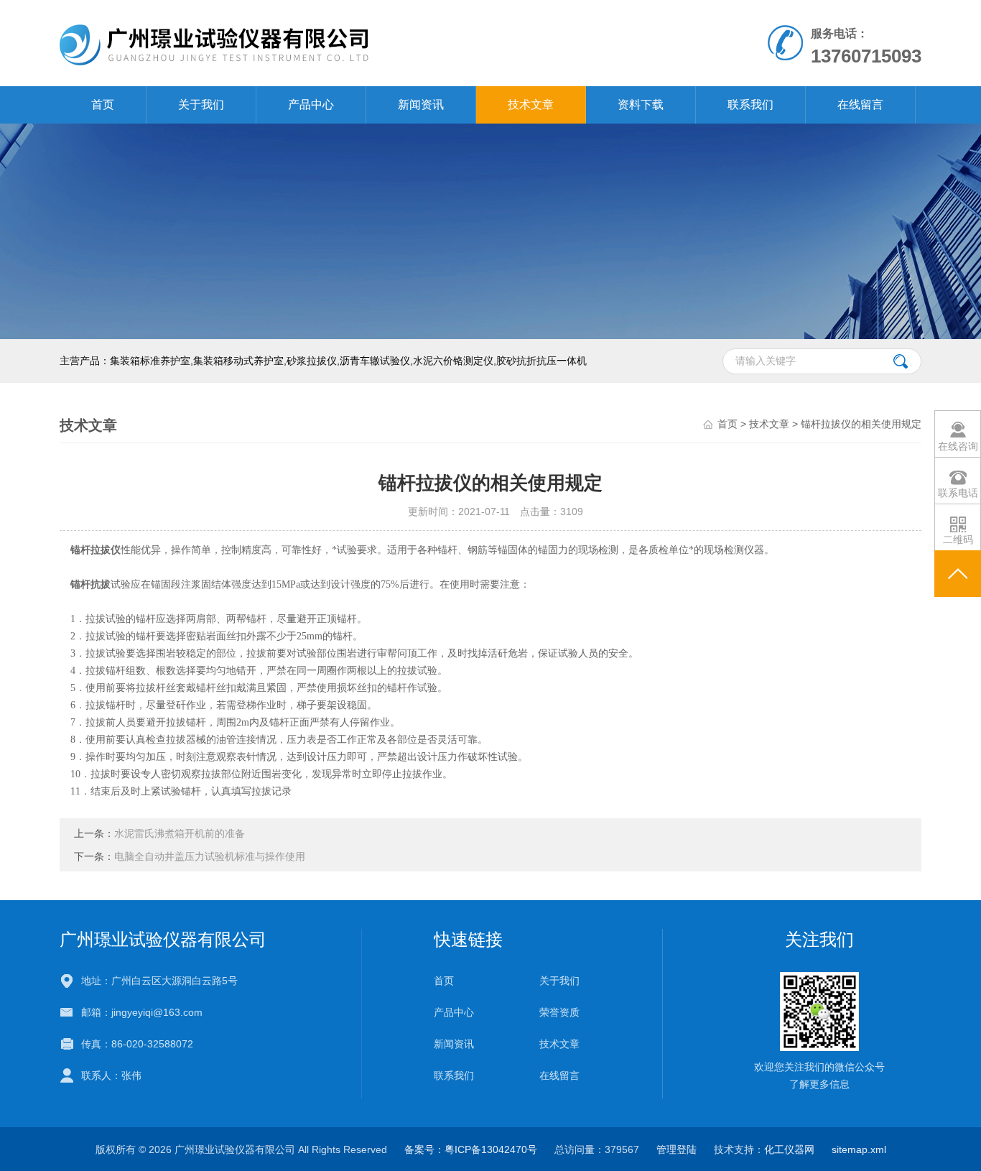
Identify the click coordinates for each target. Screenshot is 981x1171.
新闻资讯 (421, 104)
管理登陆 (676, 1149)
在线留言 (860, 104)
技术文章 (531, 104)
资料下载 (641, 104)
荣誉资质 (559, 1012)
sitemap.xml (859, 1149)
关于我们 (201, 104)
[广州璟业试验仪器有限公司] (324, 42)
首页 (102, 104)
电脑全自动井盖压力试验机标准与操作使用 (209, 856)
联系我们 (750, 104)
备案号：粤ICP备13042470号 (470, 1149)
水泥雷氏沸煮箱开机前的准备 (179, 833)
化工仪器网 (789, 1149)
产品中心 (311, 104)
